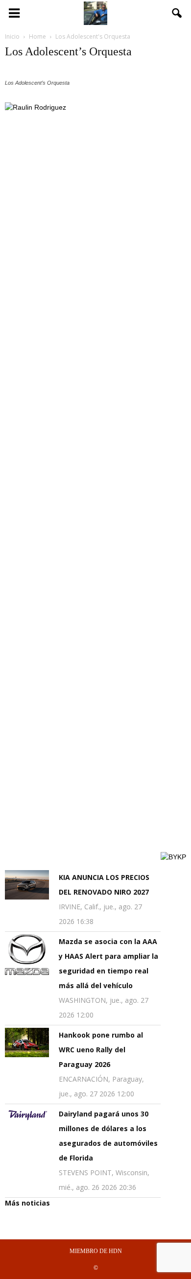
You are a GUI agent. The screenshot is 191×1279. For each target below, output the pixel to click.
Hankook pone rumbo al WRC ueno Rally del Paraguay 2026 (101, 1049)
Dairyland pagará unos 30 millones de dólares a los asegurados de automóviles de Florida (108, 1135)
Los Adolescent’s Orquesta (68, 51)
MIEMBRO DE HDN (96, 1251)
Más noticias (27, 1203)
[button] (177, 13)
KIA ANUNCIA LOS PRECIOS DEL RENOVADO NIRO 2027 (104, 885)
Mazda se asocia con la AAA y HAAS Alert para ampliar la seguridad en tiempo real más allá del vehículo (108, 963)
